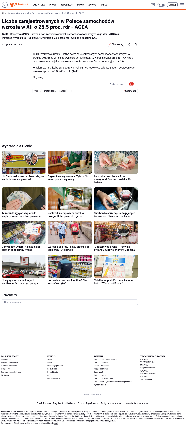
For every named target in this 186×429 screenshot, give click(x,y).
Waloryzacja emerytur (9, 362)
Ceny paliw (5, 369)
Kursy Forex (52, 369)
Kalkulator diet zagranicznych (105, 359)
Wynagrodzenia (100, 385)
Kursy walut (98, 372)
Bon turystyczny (53, 378)
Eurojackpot (6, 359)
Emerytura (39, 5)
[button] (161, 5)
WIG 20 (50, 359)
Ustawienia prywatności (136, 403)
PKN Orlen (5, 375)
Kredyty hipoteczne (147, 368)
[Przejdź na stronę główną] (5, 7)
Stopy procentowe (101, 369)
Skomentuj (117, 44)
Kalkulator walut (100, 375)
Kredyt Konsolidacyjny (148, 374)
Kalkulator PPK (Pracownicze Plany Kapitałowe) (113, 382)
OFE (49, 375)
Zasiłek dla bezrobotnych (11, 372)
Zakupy (92, 5)
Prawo (53, 5)
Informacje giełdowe (55, 366)
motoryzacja (50, 91)
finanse (37, 91)
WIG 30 (50, 362)
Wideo (104, 5)
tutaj (56, 423)
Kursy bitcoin (52, 372)
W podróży (67, 5)
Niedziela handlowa (9, 366)
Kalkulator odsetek (101, 362)
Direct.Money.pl (146, 379)
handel (62, 91)
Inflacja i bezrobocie (101, 366)
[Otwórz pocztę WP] (153, 4)
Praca (80, 5)
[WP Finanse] (21, 4)
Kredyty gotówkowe (147, 362)
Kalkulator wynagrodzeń (103, 378)
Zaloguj (172, 5)
